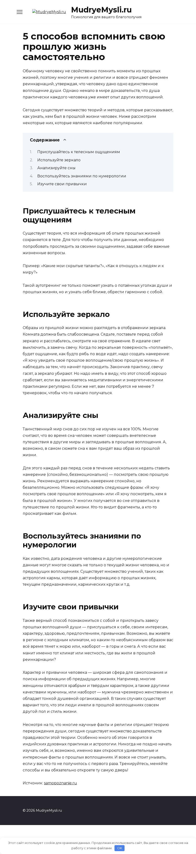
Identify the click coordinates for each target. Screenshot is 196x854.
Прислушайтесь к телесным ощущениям (78, 152)
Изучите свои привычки (62, 184)
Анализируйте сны (56, 168)
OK (119, 848)
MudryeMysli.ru (101, 9)
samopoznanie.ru (60, 783)
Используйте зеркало (59, 160)
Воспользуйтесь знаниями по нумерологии (81, 176)
